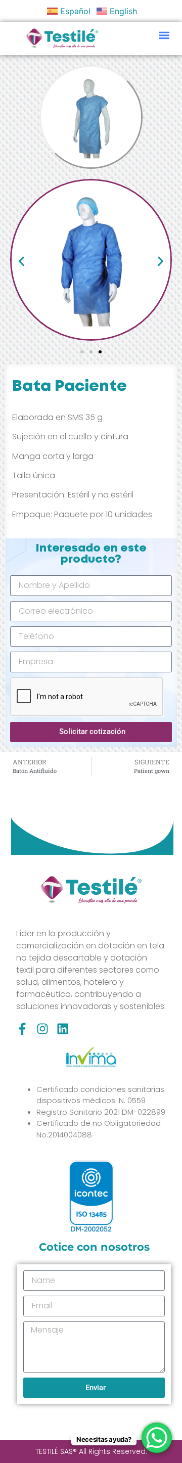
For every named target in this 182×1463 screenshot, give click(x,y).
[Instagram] (42, 1029)
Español (75, 11)
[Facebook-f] (22, 1029)
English (123, 11)
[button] (164, 35)
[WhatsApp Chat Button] (157, 1438)
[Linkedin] (63, 1029)
